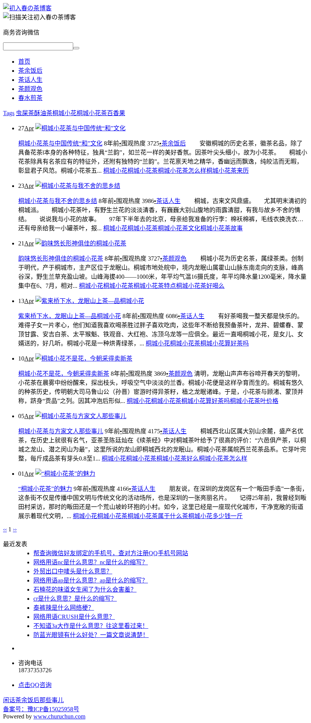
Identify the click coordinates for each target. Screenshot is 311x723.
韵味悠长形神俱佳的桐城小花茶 (60, 258)
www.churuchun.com (59, 716)
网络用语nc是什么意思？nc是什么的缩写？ (90, 562)
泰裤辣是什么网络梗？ (63, 607)
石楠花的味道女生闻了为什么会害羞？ (85, 589)
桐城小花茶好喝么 (200, 286)
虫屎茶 (25, 113)
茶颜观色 (30, 89)
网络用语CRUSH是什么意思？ (74, 617)
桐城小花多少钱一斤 (215, 516)
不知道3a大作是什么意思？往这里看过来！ (90, 626)
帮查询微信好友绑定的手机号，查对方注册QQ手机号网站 (110, 553)
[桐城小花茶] (27, 8)
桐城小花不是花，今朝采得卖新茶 (63, 373)
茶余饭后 (30, 70)
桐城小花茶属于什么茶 (157, 516)
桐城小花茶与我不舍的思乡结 (57, 201)
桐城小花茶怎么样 (182, 170)
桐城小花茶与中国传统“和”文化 (60, 143)
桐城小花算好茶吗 (224, 343)
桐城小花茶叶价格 (254, 401)
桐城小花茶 (92, 113)
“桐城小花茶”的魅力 (45, 489)
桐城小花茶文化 (179, 228)
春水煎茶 (30, 98)
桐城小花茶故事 (221, 228)
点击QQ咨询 (35, 685)
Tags (8, 113)
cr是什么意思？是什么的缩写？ (75, 598)
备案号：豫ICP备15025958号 (41, 709)
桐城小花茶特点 (155, 286)
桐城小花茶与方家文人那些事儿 (60, 431)
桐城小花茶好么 (177, 458)
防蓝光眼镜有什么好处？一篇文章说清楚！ (91, 635)
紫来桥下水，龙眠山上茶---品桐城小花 (69, 316)
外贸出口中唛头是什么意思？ (72, 571)
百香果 (116, 113)
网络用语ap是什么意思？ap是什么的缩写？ (90, 580)
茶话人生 (30, 80)
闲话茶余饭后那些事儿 (33, 700)
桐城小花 (64, 113)
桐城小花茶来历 (227, 170)
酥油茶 (43, 113)
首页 (24, 61)
